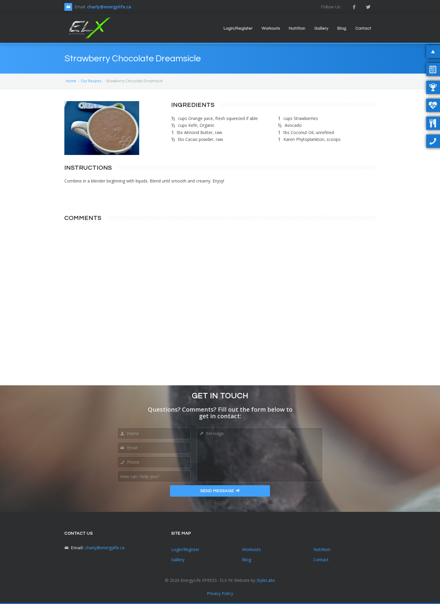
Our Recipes (91, 80)
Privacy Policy (220, 593)
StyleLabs (266, 580)
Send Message (217, 491)
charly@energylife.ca (109, 7)
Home (71, 80)
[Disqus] (220, 303)
